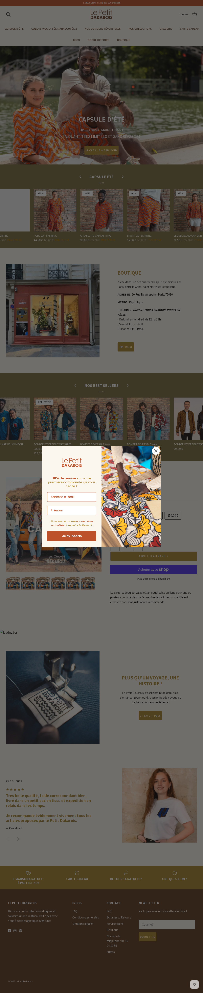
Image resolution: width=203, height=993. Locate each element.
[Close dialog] (155, 450)
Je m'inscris (72, 536)
